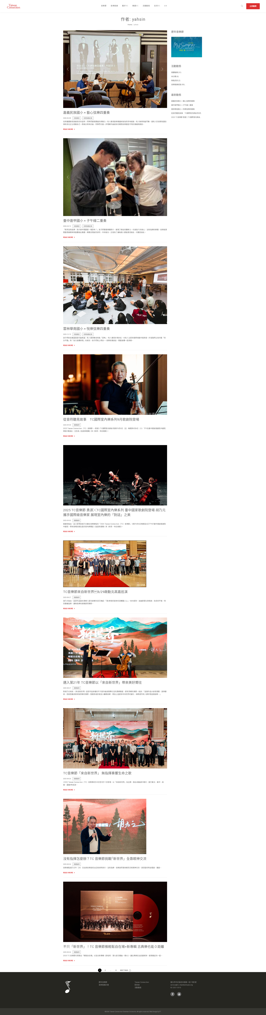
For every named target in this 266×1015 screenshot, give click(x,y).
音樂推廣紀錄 (88, 118)
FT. (160, 1011)
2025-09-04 (67, 425)
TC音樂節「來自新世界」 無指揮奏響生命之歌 (97, 773)
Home (130, 25)
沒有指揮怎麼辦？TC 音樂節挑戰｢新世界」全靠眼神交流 (104, 859)
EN (165, 6)
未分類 (173, 76)
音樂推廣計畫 (104, 985)
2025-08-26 (67, 779)
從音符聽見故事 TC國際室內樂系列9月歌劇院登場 (101, 419)
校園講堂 (77, 118)
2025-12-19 (67, 334)
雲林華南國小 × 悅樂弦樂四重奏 (86, 329)
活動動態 (146, 6)
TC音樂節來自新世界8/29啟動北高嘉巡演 (95, 592)
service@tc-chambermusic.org (181, 985)
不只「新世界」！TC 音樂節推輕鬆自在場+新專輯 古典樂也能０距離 (113, 947)
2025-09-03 (67, 520)
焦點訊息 (174, 81)
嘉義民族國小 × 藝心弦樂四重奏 (86, 113)
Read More (68, 129)
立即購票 (253, 6)
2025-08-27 (67, 597)
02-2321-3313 (175, 988)
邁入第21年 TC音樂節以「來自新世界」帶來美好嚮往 (102, 682)
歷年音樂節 (103, 982)
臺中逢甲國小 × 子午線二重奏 (85, 221)
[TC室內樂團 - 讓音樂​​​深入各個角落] (16, 6)
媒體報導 (77, 425)
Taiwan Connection (142, 982)
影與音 (137, 985)
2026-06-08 (67, 118)
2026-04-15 (67, 226)
